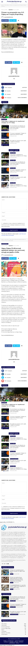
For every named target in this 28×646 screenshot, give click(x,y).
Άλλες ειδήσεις (4, 119)
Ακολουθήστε (24, 90)
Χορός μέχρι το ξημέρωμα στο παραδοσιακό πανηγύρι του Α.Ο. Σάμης (13, 121)
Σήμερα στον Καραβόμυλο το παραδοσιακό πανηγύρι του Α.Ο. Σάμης (18, 185)
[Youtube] (8, 564)
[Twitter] (6, 564)
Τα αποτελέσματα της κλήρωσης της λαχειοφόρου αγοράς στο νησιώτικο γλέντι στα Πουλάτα (17, 127)
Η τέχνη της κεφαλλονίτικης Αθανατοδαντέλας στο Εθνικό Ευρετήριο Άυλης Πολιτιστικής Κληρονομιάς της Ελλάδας (16, 579)
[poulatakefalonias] (2, 17)
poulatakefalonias (9, 17)
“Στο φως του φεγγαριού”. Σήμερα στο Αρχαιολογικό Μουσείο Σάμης (18, 134)
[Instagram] (4, 564)
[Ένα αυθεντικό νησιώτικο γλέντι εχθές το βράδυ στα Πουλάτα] (5, 143)
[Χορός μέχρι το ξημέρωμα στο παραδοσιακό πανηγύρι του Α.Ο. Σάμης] (14, 111)
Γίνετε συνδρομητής (22, 97)
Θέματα (11, 582)
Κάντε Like (24, 87)
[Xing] (14, 78)
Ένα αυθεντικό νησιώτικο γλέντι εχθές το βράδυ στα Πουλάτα (18, 141)
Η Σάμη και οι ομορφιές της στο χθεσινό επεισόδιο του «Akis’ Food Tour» (17, 571)
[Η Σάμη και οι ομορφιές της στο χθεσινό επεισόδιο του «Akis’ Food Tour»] (5, 572)
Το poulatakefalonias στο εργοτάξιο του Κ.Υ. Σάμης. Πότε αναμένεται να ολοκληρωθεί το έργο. (18, 586)
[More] (18, 20)
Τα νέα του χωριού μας (5, 144)
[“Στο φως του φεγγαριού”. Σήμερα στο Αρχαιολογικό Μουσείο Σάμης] (5, 136)
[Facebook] (2, 564)
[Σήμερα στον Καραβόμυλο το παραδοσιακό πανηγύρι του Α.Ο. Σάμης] (5, 185)
